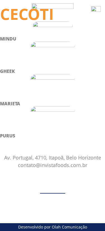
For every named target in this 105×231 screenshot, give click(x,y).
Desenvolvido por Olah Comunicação (52, 227)
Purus (7, 136)
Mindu (8, 39)
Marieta (10, 104)
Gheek (7, 71)
